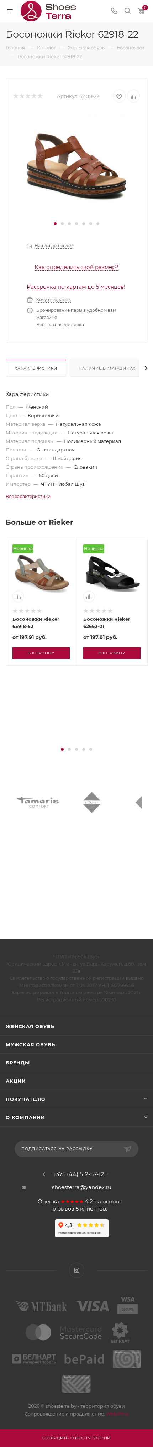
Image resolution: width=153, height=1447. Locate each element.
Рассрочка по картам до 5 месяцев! (76, 286)
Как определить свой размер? (76, 267)
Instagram (76, 1270)
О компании (25, 1117)
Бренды (18, 1063)
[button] (55, 223)
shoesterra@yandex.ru (81, 1187)
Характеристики (36, 368)
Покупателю (25, 1099)
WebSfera (116, 1414)
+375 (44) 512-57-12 (78, 1174)
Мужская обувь (30, 1044)
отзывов (63, 1209)
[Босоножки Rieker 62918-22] (76, 164)
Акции (16, 1081)
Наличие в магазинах (107, 368)
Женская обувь (30, 1026)
